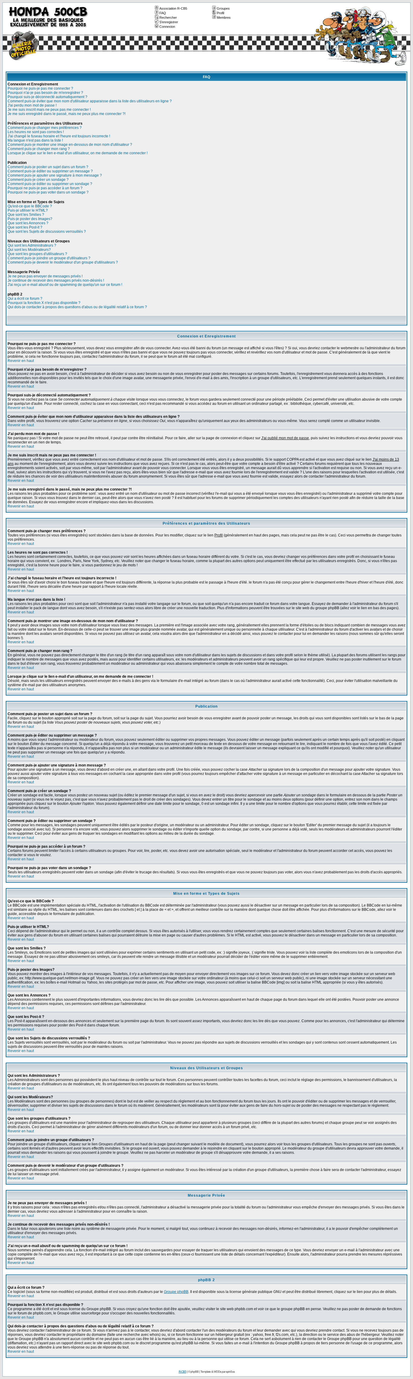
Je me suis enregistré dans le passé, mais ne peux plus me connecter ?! (66, 114)
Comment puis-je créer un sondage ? (38, 180)
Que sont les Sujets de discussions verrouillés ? (47, 231)
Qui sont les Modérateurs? (29, 250)
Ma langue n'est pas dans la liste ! (35, 140)
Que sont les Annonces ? (28, 223)
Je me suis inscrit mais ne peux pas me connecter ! (49, 109)
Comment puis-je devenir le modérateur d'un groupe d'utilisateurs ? (63, 262)
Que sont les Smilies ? (26, 215)
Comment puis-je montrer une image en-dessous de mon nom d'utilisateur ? (70, 144)
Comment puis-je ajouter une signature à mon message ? (55, 175)
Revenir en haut (21, 361)
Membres (224, 17)
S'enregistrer (168, 22)
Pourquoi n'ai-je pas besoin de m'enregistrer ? (45, 93)
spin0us (230, 1371)
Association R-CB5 (173, 8)
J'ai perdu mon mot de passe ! (32, 105)
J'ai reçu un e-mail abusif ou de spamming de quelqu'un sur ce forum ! (65, 285)
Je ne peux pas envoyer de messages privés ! (45, 276)
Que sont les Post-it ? (25, 227)
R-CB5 (182, 1371)
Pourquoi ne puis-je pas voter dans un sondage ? (48, 192)
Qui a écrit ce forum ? (25, 298)
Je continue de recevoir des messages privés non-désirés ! (56, 280)
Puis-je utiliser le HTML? (28, 210)
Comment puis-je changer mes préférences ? (45, 128)
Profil (220, 13)
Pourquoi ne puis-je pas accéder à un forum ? (45, 188)
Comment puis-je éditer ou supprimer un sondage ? (50, 184)
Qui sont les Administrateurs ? (32, 245)
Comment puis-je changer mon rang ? (39, 149)
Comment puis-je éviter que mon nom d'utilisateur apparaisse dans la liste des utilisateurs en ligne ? (90, 101)
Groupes (223, 8)
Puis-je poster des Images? (30, 219)
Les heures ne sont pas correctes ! (36, 132)
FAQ (162, 13)
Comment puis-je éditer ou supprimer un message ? (50, 171)
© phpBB (193, 1371)
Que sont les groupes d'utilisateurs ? (37, 254)
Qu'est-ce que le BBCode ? (30, 206)
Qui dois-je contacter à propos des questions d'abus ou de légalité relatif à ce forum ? (77, 307)
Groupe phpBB (176, 1292)
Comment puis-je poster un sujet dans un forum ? (48, 167)
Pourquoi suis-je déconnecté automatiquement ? (47, 97)
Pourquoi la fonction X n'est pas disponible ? (44, 303)
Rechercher (168, 17)
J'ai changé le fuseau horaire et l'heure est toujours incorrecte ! (59, 136)
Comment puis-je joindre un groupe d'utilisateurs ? (49, 258)
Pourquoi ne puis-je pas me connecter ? (40, 88)
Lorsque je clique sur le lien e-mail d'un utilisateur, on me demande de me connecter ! (78, 153)
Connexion (167, 26)
